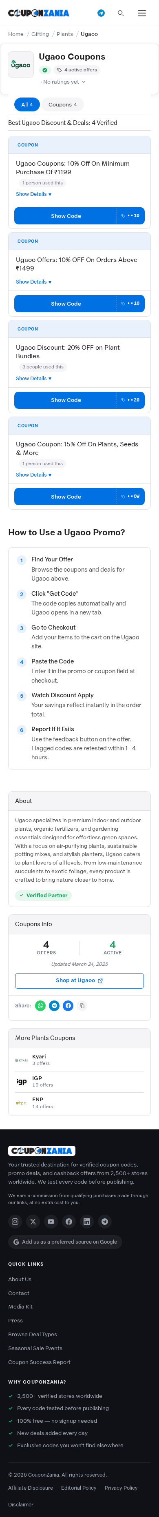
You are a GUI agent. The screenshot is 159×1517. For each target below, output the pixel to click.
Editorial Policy (79, 1488)
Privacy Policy (121, 1488)
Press (15, 1320)
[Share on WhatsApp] (40, 1005)
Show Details (31, 194)
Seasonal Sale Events (35, 1348)
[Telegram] (105, 1222)
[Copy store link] (82, 1005)
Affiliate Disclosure (30, 1488)
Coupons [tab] (63, 105)
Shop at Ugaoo (75, 980)
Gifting (40, 34)
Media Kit (20, 1307)
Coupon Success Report (39, 1362)
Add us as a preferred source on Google (69, 1242)
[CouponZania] (79, 1151)
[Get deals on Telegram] (101, 13)
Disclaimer (20, 1504)
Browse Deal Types (32, 1334)
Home (16, 34)
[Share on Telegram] (54, 1005)
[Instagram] (15, 1222)
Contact (18, 1293)
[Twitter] (33, 1222)
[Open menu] (142, 13)
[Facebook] (69, 1222)
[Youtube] (51, 1222)
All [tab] (27, 105)
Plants (65, 34)
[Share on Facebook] (68, 1005)
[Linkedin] (87, 1222)
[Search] (121, 13)
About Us (19, 1279)
